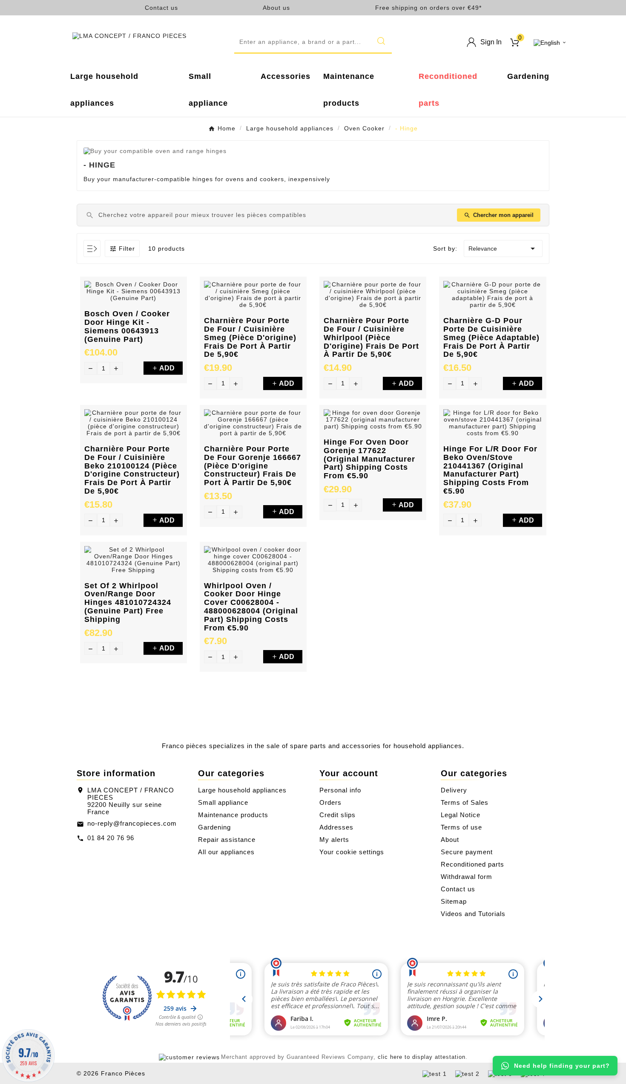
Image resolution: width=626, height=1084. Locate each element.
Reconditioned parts (472, 864)
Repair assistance (227, 839)
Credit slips (337, 814)
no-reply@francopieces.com (132, 823)
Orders (330, 802)
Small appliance (223, 802)
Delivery (454, 790)
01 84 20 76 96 (110, 837)
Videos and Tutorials (473, 913)
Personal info (340, 790)
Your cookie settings (351, 852)
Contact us (161, 7)
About (450, 839)
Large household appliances (242, 790)
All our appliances (226, 852)
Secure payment (467, 852)
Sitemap (454, 901)
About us (276, 7)
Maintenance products (233, 814)
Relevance (503, 248)
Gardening (214, 827)
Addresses (336, 827)
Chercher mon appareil (499, 215)
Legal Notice (460, 814)
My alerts (334, 839)
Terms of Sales (464, 802)
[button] (313, 42)
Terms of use (461, 827)
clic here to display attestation (421, 1057)
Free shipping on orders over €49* (428, 7)
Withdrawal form (466, 876)
